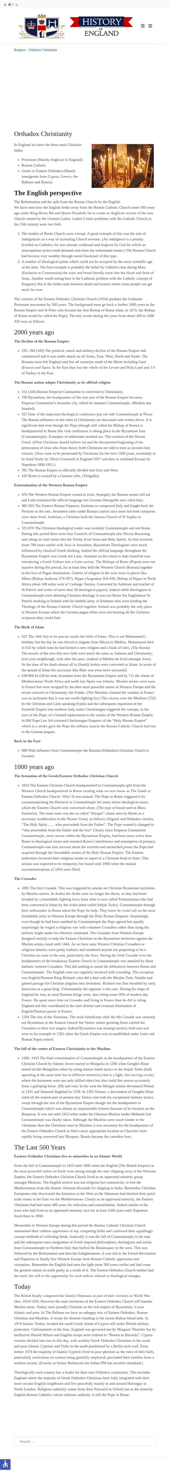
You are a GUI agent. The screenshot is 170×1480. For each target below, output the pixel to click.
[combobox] (85, 1441)
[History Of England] (77, 25)
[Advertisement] (85, 87)
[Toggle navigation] (143, 26)
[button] (150, 26)
